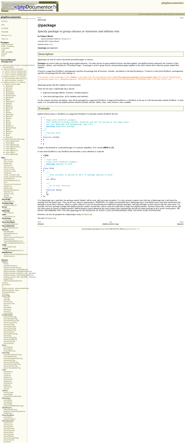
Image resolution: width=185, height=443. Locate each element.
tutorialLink (8, 387)
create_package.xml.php (13, 177)
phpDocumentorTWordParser (14, 411)
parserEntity (8, 394)
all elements (180, 14)
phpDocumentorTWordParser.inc (16, 254)
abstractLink (8, 372)
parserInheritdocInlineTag (13, 358)
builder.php (8, 163)
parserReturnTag (10, 330)
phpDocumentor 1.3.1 (132, 229)
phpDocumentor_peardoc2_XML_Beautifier (20, 273)
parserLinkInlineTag (11, 362)
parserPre (7, 311)
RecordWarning (9, 351)
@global (9, 103)
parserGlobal (8, 432)
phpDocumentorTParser (12, 268)
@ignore (9, 105)
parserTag (7, 336)
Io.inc (6, 182)
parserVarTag (9, 343)
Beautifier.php (9, 232)
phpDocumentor (7, 44)
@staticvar (9, 126)
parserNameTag (10, 326)
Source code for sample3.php (15, 75)
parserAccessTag (10, 317)
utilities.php (8, 198)
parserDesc (8, 417)
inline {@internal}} (12, 145)
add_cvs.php (8, 162)
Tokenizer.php (9, 239)
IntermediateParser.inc (12, 180)
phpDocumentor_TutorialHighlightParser (19, 275)
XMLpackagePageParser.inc (14, 243)
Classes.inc (8, 165)
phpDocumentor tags (12, 84)
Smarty (4, 54)
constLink (7, 375)
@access (9, 88)
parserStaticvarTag (10, 334)
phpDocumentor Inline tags (15, 139)
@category (10, 92)
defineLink (7, 377)
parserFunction (9, 430)
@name (9, 113)
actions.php (8, 160)
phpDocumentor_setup (10, 290)
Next (182, 18)
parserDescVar (9, 304)
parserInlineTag (9, 360)
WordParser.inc (9, 256)
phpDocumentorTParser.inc (14, 237)
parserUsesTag (9, 341)
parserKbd (7, 307)
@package (10, 114)
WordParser (8, 413)
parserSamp (8, 313)
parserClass (8, 423)
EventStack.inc (9, 179)
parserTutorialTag (10, 338)
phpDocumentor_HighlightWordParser (18, 271)
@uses (8, 133)
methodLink (8, 383)
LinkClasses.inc (9, 216)
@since (8, 122)
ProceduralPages (8, 292)
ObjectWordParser (10, 410)
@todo (8, 130)
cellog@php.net (66, 39)
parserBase (8, 400)
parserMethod (9, 436)
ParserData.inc (9, 220)
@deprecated (11, 96)
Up (111, 222)
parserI (6, 305)
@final (8, 99)
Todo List (4, 39)
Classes (5, 283)
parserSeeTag (9, 332)
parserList (7, 309)
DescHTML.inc (9, 201)
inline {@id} (10, 143)
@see (8, 120)
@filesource (10, 101)
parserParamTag (10, 328)
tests (3, 56)
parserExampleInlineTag (13, 355)
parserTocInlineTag (11, 366)
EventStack (6, 285)
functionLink (8, 379)
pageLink (7, 385)
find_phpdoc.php (10, 247)
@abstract (9, 86)
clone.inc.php (9, 167)
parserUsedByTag (10, 339)
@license (9, 109)
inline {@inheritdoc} (13, 147)
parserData (8, 402)
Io (2, 286)
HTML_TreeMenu (7, 46)
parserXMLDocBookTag (12, 396)
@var (8, 135)
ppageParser (8, 279)
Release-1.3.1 (6, 35)
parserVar (7, 442)
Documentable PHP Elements (16, 79)
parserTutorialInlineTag (12, 368)
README (4, 32)
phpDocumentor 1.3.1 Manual (14, 82)
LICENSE (4, 28)
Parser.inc (7, 235)
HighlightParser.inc (11, 233)
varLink (6, 389)
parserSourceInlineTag (12, 364)
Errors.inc (7, 209)
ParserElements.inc (11, 228)
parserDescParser (10, 266)
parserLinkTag (9, 324)
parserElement (9, 428)
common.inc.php (10, 171)
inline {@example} (12, 141)
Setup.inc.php (9, 194)
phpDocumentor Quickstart (13, 69)
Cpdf (3, 50)
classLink (7, 374)
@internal (9, 107)
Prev (39, 18)
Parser (6, 264)
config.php (7, 173)
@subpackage (11, 128)
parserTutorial (9, 440)
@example (10, 97)
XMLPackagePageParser (13, 281)
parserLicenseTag (10, 322)
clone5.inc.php (9, 169)
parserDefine (8, 427)
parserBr (7, 300)
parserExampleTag (11, 319)
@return (9, 118)
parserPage (8, 404)
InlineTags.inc (9, 213)
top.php (6, 196)
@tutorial (9, 132)
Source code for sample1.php (15, 71)
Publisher (5, 294)
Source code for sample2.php (15, 73)
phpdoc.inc (8, 186)
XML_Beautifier (7, 52)
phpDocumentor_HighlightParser (16, 269)
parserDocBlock (9, 419)
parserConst (8, 425)
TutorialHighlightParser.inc (13, 241)
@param (9, 116)
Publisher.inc (8, 192)
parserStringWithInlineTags (14, 406)
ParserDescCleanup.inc (12, 184)
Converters (5, 48)
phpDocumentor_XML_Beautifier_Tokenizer (20, 277)
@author (9, 90)
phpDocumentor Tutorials (14, 80)
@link (8, 111)
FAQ (2, 25)
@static (8, 124)
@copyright (10, 94)
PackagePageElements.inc (14, 251)
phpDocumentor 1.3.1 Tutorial (14, 77)
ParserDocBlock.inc (11, 224)
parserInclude (9, 434)
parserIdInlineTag (10, 357)
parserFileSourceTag (11, 321)
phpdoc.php (8, 188)
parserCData (8, 393)
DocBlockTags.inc (10, 205)
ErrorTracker (8, 347)
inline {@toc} (10, 152)
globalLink (7, 381)
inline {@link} (10, 149)
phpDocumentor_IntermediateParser (15, 288)
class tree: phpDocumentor (148, 14)
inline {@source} (12, 150)
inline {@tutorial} (12, 154)
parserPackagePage (11, 438)
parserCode (8, 302)
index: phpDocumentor (166, 14)
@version (9, 137)
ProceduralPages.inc (11, 190)
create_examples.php (12, 175)
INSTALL (4, 21)
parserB (6, 298)
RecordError (8, 349)
